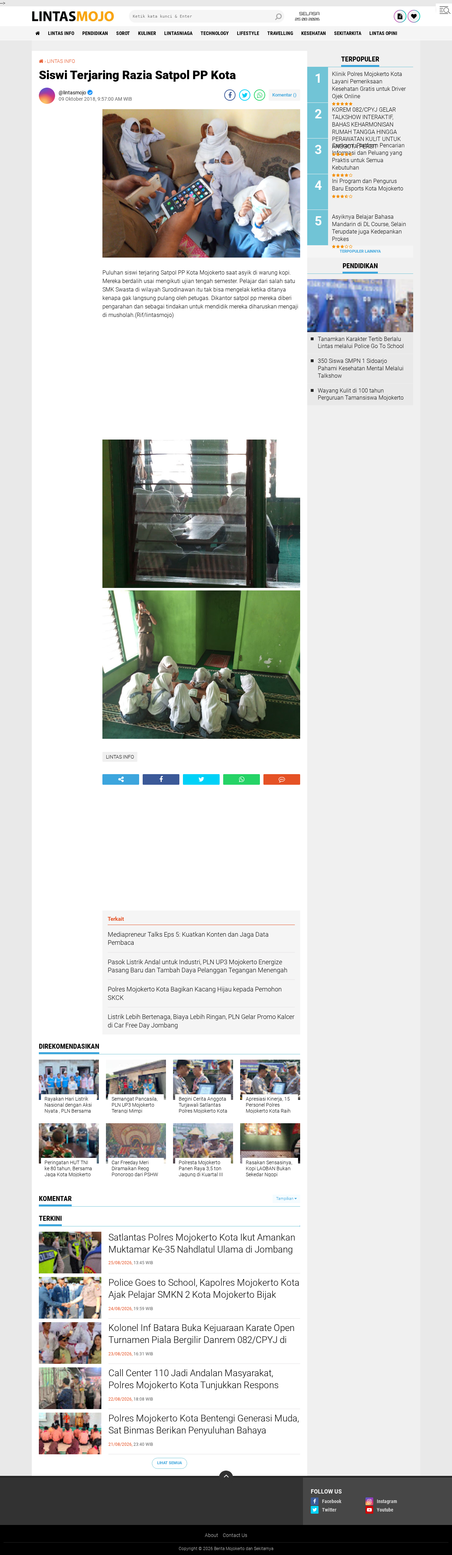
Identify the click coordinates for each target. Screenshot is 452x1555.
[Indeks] (400, 16)
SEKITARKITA (347, 33)
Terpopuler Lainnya (360, 251)
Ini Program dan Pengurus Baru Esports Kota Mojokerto (367, 185)
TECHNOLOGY (215, 33)
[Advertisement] (67, 215)
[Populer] (414, 16)
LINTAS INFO (61, 33)
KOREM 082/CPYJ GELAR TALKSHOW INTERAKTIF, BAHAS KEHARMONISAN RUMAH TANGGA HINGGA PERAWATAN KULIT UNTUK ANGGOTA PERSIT (366, 128)
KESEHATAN (313, 33)
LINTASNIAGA (178, 33)
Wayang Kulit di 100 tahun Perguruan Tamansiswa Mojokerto (361, 394)
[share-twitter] (244, 95)
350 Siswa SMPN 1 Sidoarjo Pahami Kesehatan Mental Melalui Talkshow (361, 368)
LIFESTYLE (248, 33)
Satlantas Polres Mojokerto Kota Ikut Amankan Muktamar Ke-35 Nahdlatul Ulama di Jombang (201, 1243)
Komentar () (284, 95)
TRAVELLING (280, 33)
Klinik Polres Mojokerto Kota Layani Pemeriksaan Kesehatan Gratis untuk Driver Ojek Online (369, 85)
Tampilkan (285, 1198)
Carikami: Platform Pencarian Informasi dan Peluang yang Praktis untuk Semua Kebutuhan (368, 156)
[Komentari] (281, 779)
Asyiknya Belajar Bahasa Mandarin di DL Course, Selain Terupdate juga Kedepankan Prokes (369, 227)
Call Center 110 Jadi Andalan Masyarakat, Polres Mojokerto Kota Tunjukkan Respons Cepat (193, 1385)
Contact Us (235, 1535)
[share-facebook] (230, 95)
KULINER (147, 33)
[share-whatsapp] (259, 95)
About (211, 1535)
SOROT (123, 33)
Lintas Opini (383, 33)
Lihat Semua (169, 1463)
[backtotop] (226, 1478)
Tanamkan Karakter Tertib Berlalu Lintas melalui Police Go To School (361, 343)
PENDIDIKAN (95, 33)
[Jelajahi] (444, 10)
